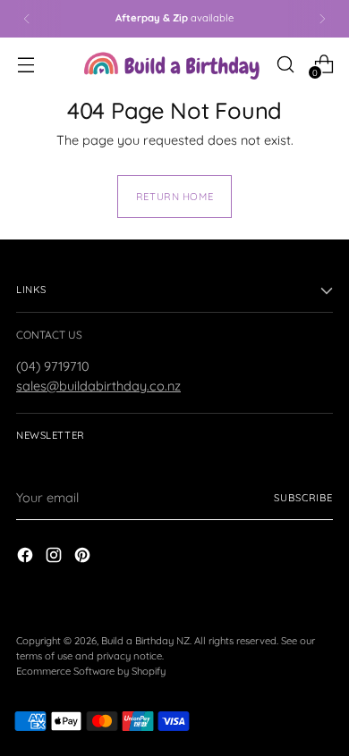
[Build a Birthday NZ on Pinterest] (84, 557)
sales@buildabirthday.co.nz (98, 385)
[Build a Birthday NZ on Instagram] (55, 557)
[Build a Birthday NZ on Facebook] (27, 557)
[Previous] (27, 19)
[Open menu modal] (25, 64)
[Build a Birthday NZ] (172, 64)
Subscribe (303, 497)
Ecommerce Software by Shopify (91, 671)
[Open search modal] (285, 64)
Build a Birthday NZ (145, 640)
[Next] (322, 19)
